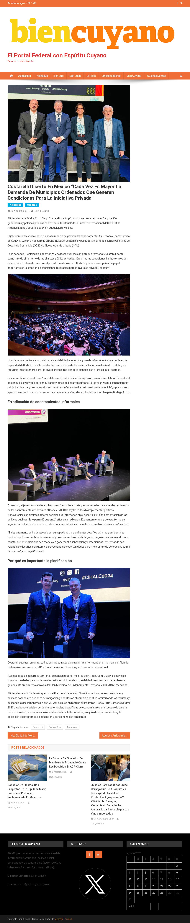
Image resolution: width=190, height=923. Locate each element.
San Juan (75, 75)
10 (130, 879)
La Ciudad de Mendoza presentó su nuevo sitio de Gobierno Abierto (25, 735)
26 (146, 892)
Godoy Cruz (55, 727)
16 (177, 879)
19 (146, 886)
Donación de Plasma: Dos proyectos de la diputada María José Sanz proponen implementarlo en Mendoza (27, 791)
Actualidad (24, 75)
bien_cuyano (41, 210)
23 (177, 886)
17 (130, 886)
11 (138, 879)
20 (153, 886)
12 (146, 879)
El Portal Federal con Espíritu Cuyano (57, 55)
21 (161, 886)
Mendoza (42, 75)
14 (161, 879)
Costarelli (38, 727)
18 (138, 886)
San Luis (59, 75)
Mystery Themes (63, 919)
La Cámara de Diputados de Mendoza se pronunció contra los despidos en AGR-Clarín (67, 762)
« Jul (131, 906)
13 (153, 879)
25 (138, 892)
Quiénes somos (156, 75)
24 (130, 892)
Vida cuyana (134, 75)
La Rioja (91, 75)
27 (153, 892)
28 (161, 892)
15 (169, 879)
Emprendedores (111, 75)
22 (169, 886)
